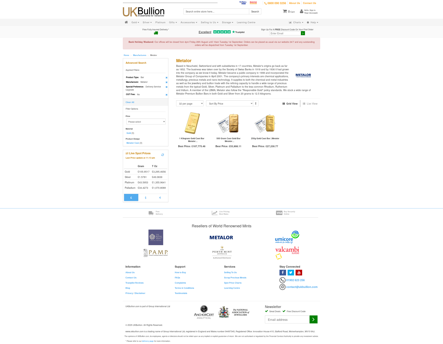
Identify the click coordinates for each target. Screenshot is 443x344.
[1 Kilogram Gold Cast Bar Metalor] (192, 123)
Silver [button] (146, 22)
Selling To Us (230, 272)
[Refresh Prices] (163, 155)
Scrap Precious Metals (235, 277)
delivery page (148, 341)
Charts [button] (297, 22)
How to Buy (180, 272)
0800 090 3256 (276, 3)
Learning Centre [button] (246, 22)
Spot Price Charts (233, 282)
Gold (128, 133)
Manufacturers (139, 55)
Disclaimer (140, 293)
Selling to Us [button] (209, 22)
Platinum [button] (160, 22)
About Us (294, 3)
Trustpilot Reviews (134, 282)
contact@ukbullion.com (302, 287)
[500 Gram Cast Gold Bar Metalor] (228, 123)
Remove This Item (167, 77)
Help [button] (313, 22)
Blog (127, 287)
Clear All (130, 102)
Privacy (129, 293)
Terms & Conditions (184, 287)
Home (126, 55)
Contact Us (309, 3)
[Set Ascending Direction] (256, 103)
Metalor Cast (132, 142)
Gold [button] (135, 22)
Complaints (180, 282)
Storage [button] (227, 22)
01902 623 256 (295, 280)
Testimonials (181, 293)
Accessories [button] (188, 22)
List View (312, 103)
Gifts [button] (172, 22)
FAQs (177, 277)
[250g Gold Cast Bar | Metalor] (265, 123)
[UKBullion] (146, 6)
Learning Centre (232, 287)
